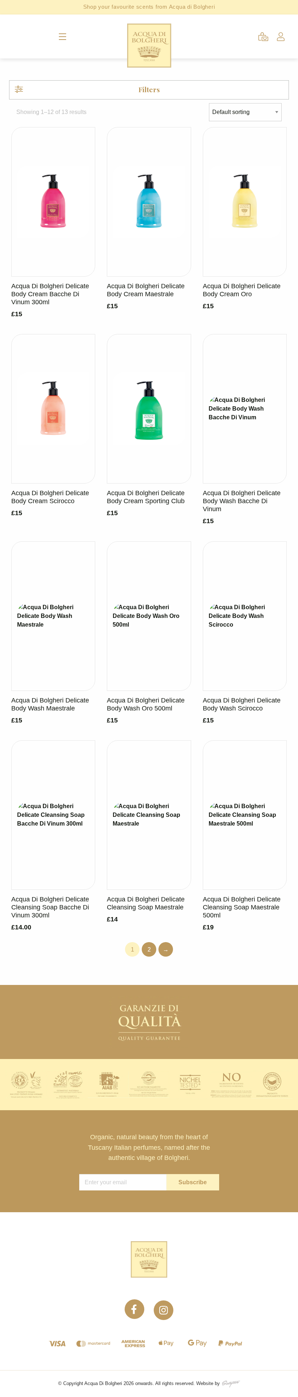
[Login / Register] (280, 36)
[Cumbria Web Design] (230, 1383)
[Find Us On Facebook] (135, 1317)
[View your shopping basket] (263, 36)
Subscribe (192, 1182)
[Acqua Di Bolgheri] (149, 46)
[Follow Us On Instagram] (163, 1317)
